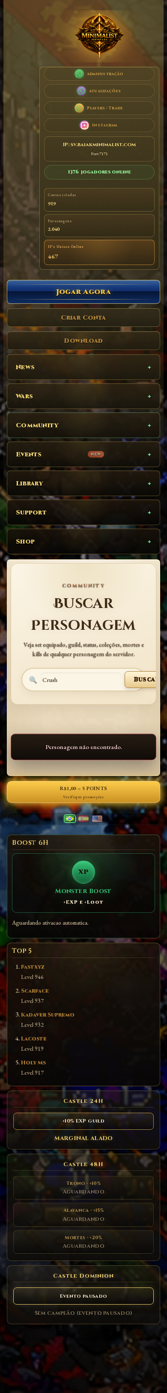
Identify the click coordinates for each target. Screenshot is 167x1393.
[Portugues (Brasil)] (70, 818)
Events (58, 454)
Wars (24, 396)
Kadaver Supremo (48, 1015)
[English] (97, 818)
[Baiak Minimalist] (99, 36)
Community (37, 425)
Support (31, 512)
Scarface (35, 991)
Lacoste (34, 1039)
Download (83, 341)
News (25, 367)
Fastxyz (33, 967)
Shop (25, 542)
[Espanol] (83, 818)
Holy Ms (33, 1063)
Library (29, 483)
